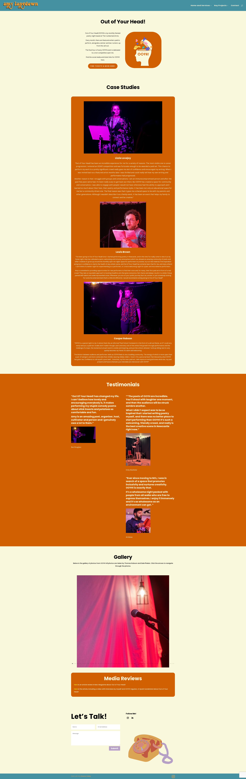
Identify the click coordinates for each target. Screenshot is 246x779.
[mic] (123, 667)
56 (162, 663)
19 (101, 663)
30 (119, 663)
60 (168, 663)
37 (131, 663)
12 (90, 663)
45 (144, 663)
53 (157, 663)
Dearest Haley (86, 776)
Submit (114, 748)
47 (147, 663)
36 (129, 663)
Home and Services (200, 6)
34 (126, 663)
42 (139, 663)
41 (137, 663)
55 (160, 663)
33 (124, 663)
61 (170, 663)
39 (134, 663)
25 (111, 663)
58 (165, 663)
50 (152, 663)
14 (93, 663)
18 (100, 663)
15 (95, 663)
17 (98, 663)
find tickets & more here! (102, 66)
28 (116, 663)
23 (108, 663)
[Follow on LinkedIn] (132, 718)
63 (173, 663)
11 (88, 663)
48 (149, 663)
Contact (235, 6)
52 (155, 663)
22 (106, 663)
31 (121, 663)
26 (113, 663)
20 (103, 663)
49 (150, 663)
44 (142, 663)
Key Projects (220, 6)
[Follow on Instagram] (128, 718)
